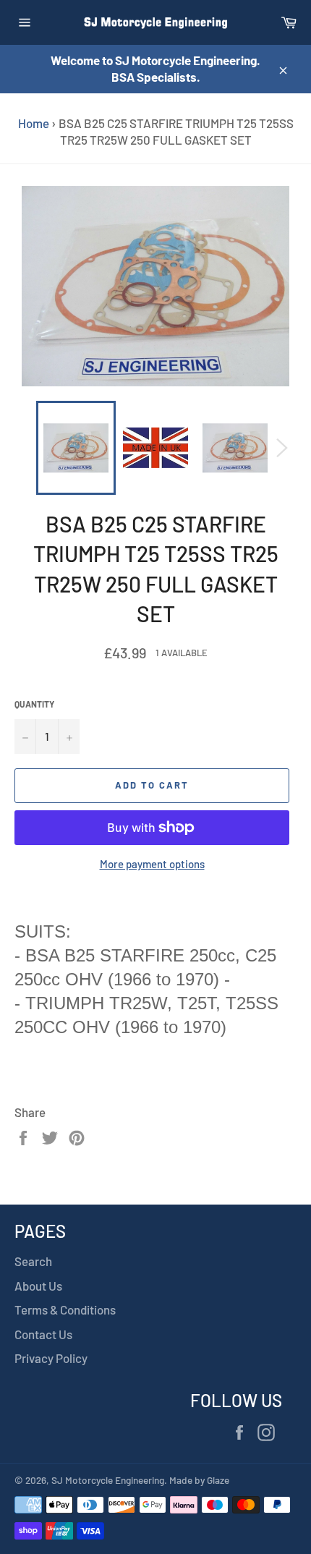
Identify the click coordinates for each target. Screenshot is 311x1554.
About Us (38, 1285)
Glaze (218, 1480)
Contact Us (43, 1334)
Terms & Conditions (65, 1309)
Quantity (34, 704)
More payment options (152, 863)
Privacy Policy (51, 1358)
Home (33, 123)
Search (33, 1261)
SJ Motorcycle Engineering (107, 1480)
